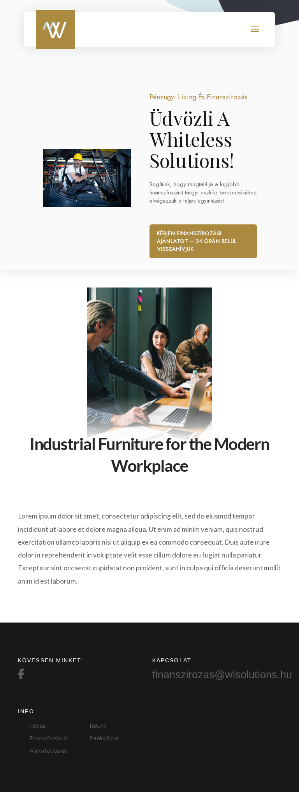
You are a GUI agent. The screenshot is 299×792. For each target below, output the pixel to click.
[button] (255, 29)
